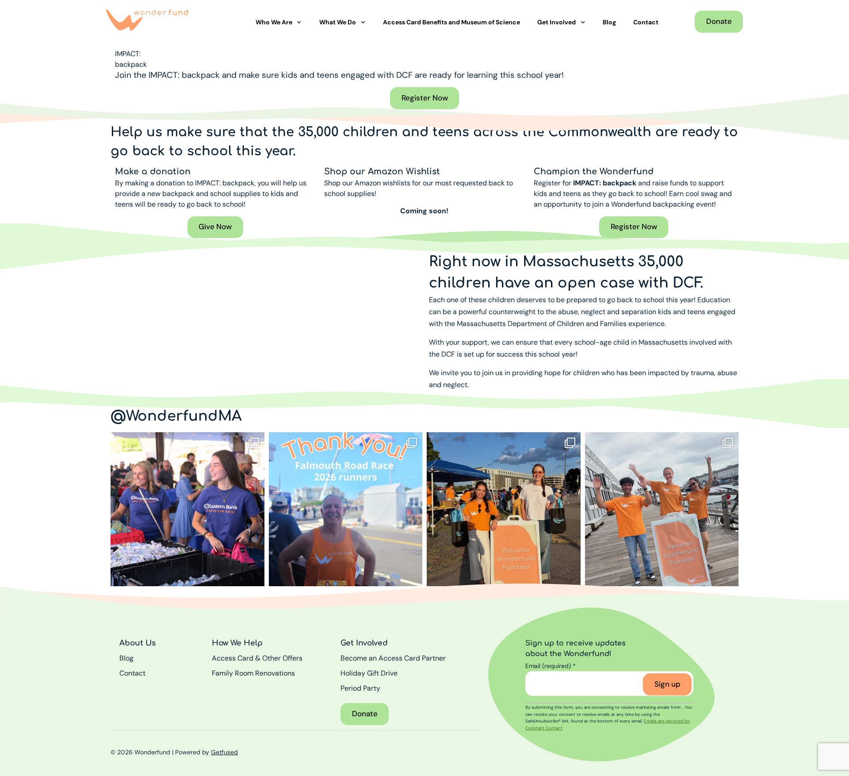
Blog (609, 22)
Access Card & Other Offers (257, 658)
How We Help (237, 643)
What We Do (337, 22)
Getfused (224, 752)
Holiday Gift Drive (369, 673)
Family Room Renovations (253, 673)
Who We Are (274, 22)
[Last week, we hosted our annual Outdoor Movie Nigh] (504, 509)
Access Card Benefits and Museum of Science (451, 22)
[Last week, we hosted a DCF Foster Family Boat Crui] (662, 509)
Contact (645, 22)
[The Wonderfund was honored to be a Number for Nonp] (346, 509)
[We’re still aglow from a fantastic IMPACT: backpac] (187, 509)
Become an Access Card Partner (393, 658)
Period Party (360, 688)
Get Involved (556, 22)
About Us (137, 643)
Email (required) (550, 666)
